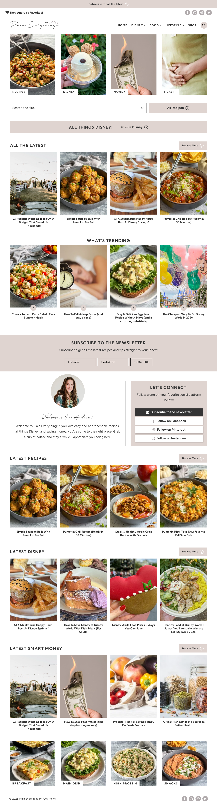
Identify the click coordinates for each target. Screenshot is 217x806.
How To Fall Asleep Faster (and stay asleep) (83, 315)
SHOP (192, 25)
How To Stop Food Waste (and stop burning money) (83, 723)
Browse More (190, 145)
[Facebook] (187, 12)
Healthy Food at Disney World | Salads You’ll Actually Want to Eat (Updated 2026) (184, 628)
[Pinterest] (201, 12)
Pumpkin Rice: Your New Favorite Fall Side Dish (183, 533)
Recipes (19, 91)
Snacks (171, 783)
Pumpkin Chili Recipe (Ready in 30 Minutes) (183, 220)
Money (120, 91)
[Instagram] (194, 12)
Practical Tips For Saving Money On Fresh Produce (133, 723)
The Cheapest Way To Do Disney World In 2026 (184, 315)
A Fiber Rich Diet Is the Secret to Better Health (184, 723)
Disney (69, 91)
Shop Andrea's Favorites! (26, 12)
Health (170, 91)
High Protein (125, 783)
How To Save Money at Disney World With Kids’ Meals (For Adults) (83, 628)
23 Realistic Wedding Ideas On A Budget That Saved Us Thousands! (33, 222)
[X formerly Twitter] (209, 12)
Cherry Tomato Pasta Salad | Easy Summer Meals (33, 315)
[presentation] (33, 183)
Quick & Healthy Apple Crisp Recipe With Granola (133, 533)
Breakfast (21, 783)
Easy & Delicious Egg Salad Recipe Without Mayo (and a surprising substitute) (133, 317)
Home (122, 25)
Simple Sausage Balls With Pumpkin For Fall (83, 220)
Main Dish (72, 783)
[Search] (142, 108)
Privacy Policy (47, 798)
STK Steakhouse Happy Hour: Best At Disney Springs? (133, 220)
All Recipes (175, 108)
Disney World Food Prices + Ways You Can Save (133, 626)
